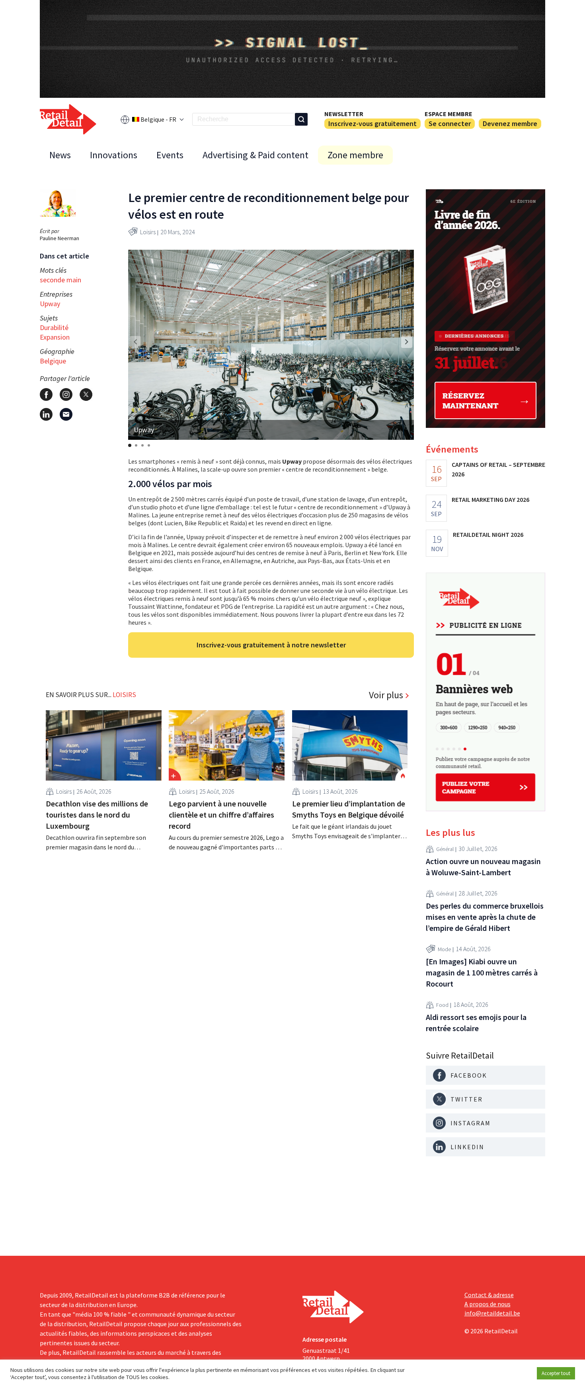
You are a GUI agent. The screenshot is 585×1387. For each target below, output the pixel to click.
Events (169, 155)
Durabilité (54, 327)
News (60, 155)
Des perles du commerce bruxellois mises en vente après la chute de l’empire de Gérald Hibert (485, 917)
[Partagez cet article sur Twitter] (86, 394)
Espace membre (448, 114)
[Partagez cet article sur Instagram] (66, 394)
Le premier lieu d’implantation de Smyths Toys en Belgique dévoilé (348, 809)
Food (442, 1004)
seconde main (60, 279)
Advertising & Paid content (255, 155)
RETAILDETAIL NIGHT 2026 (488, 534)
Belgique (53, 360)
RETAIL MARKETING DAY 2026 (490, 499)
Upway (50, 303)
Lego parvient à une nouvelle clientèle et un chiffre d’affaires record (221, 814)
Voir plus (386, 695)
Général (445, 849)
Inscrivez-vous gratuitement (372, 123)
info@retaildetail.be (492, 1313)
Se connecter (450, 123)
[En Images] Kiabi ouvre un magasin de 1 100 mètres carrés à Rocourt (482, 972)
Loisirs (148, 232)
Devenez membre (510, 123)
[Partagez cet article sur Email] (66, 414)
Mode (444, 949)
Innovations (113, 155)
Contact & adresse (489, 1295)
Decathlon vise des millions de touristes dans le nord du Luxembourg (97, 814)
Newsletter (343, 114)
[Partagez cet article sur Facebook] (46, 394)
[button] (406, 342)
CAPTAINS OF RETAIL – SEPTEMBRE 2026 (498, 469)
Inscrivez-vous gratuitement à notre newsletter (271, 644)
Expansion (55, 337)
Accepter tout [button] (556, 1373)
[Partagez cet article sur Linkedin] (46, 414)
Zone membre (355, 155)
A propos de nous (487, 1304)
